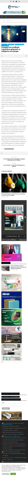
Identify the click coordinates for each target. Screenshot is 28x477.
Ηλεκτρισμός (4, 44)
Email (3, 402)
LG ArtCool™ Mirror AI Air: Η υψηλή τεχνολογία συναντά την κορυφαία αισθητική (18, 267)
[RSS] (19, 1)
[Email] (16, 1)
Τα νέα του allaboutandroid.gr (11, 451)
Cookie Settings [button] (6, 473)
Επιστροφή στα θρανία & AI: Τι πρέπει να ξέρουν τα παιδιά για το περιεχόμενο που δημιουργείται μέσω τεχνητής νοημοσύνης (13, 445)
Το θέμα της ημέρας (19, 44)
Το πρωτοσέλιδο (5, 45)
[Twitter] (13, 1)
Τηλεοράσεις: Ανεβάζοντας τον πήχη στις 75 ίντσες (13, 450)
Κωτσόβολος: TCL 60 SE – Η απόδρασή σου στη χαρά (14, 457)
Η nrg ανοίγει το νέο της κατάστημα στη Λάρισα (14, 165)
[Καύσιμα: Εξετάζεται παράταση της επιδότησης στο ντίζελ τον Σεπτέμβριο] (14, 183)
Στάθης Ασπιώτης (19, 45)
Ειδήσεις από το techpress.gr (11, 436)
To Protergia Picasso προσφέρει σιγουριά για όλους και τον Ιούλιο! (14, 159)
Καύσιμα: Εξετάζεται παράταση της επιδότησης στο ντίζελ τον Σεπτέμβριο (13, 194)
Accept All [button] (13, 473)
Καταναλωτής (11, 44)
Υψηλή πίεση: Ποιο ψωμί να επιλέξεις (10, 426)
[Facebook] (10, 1)
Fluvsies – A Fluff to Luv (7, 459)
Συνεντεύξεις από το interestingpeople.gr (15, 461)
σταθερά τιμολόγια (9, 148)
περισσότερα (26, 56)
